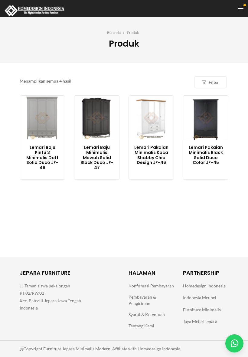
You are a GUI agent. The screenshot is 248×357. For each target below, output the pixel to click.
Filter (214, 82)
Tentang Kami (141, 325)
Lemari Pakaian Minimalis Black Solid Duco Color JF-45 (206, 155)
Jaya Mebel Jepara (200, 321)
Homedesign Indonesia (204, 285)
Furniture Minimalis (202, 309)
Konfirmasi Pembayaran (151, 285)
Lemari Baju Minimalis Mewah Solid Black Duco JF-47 (96, 157)
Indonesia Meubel (199, 297)
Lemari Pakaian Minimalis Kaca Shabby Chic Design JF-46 (151, 155)
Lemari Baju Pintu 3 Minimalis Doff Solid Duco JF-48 (42, 157)
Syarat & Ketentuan (147, 314)
